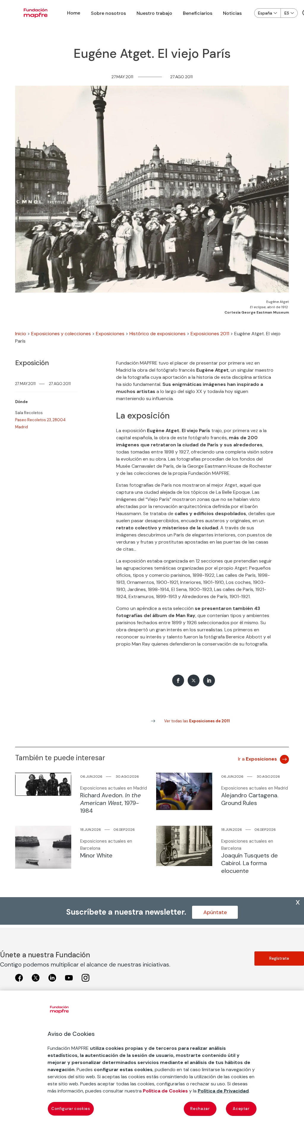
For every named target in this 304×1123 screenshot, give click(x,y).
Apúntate (215, 912)
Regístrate (279, 958)
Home (73, 13)
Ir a (257, 759)
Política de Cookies (165, 1091)
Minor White (96, 855)
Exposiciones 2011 (210, 333)
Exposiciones (110, 333)
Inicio (20, 333)
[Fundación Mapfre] (36, 13)
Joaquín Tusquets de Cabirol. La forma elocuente (249, 863)
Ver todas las (197, 720)
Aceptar (241, 1108)
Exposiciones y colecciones (61, 333)
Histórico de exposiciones (157, 333)
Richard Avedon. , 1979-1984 (110, 802)
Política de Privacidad (223, 1091)
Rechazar (200, 1108)
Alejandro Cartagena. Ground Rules (249, 799)
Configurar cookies (70, 1108)
